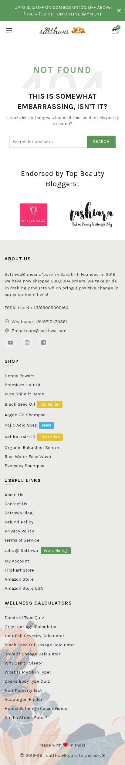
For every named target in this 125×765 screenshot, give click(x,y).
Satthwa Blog (19, 513)
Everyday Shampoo (24, 465)
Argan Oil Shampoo (25, 414)
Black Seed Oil (32, 404)
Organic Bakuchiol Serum (32, 447)
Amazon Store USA (24, 588)
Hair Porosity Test (23, 690)
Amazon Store (19, 579)
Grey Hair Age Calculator (31, 626)
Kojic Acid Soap (28, 425)
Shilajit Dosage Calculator (32, 654)
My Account (17, 561)
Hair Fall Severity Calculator (34, 635)
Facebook (43, 343)
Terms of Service (22, 540)
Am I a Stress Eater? (26, 717)
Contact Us (16, 503)
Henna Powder (20, 375)
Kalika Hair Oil (32, 437)
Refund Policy (19, 522)
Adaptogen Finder (23, 699)
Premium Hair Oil (23, 385)
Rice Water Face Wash (28, 456)
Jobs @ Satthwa (36, 550)
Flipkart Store (19, 570)
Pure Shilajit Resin (24, 394)
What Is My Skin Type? (28, 672)
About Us (14, 494)
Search (101, 141)
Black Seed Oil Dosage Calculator (40, 645)
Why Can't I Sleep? (24, 663)
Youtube (11, 343)
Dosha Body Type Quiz (27, 681)
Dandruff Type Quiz (24, 617)
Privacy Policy (19, 531)
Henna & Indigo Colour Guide (36, 708)
